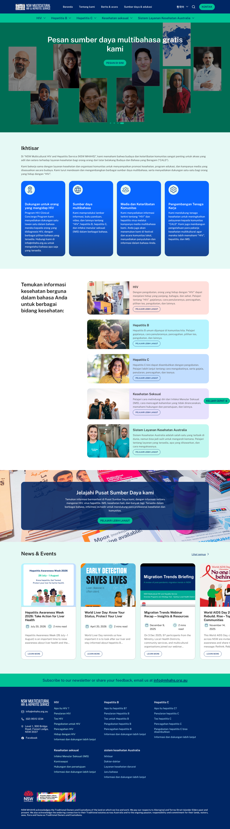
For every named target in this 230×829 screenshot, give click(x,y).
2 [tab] (114, 123)
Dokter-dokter (112, 761)
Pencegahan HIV (63, 729)
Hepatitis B (59, 18)
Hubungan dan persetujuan (69, 766)
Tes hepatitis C (162, 718)
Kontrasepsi (61, 761)
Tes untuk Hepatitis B (116, 718)
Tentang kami (87, 6)
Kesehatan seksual (115, 18)
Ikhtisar (108, 756)
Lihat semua (199, 554)
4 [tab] (122, 123)
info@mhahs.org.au (170, 680)
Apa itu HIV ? (61, 708)
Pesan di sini (115, 62)
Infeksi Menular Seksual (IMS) (71, 756)
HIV (39, 18)
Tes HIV (58, 718)
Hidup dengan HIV (64, 734)
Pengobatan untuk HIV (67, 724)
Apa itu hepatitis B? (115, 708)
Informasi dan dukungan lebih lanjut (75, 739)
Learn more (34, 654)
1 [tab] (110, 123)
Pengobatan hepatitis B (117, 724)
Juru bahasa (111, 772)
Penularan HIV (62, 713)
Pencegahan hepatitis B (118, 729)
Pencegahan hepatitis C (168, 724)
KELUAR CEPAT (215, 400)
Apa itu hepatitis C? (165, 708)
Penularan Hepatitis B (116, 713)
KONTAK (207, 6)
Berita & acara (109, 6)
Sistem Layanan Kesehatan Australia (164, 18)
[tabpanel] (115, 77)
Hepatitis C (84, 18)
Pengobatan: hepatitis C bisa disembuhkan (170, 730)
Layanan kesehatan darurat (120, 766)
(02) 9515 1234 (34, 719)
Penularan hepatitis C (166, 713)
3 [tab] (118, 123)
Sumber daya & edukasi (138, 6)
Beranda (68, 6)
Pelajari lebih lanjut (146, 309)
